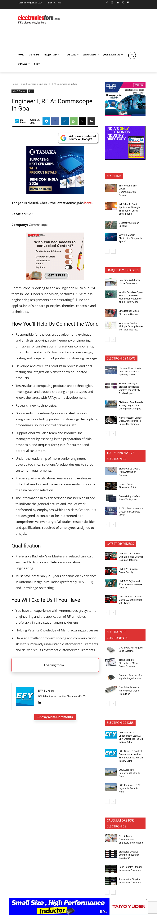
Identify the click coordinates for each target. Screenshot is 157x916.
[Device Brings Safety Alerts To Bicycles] (111, 499)
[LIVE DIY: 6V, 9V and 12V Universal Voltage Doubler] (111, 583)
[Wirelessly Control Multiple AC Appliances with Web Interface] (111, 325)
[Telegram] (46, 121)
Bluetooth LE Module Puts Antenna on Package (129, 472)
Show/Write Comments (55, 717)
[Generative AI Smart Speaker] (111, 225)
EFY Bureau (23, 121)
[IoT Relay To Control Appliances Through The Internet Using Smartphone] (111, 206)
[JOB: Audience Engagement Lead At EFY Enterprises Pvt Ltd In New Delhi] (111, 735)
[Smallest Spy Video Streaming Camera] (111, 313)
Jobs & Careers (28, 83)
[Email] (82, 121)
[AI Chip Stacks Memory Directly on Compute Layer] (111, 511)
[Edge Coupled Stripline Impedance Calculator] (111, 869)
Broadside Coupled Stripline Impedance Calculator (129, 855)
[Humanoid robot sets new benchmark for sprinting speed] (111, 370)
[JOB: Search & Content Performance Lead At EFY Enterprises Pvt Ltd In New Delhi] (111, 753)
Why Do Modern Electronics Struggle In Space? (130, 238)
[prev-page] (107, 251)
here (88, 203)
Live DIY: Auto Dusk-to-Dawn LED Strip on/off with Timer (130, 599)
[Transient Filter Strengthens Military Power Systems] (111, 662)
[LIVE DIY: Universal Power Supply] (111, 571)
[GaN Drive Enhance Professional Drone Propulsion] (111, 690)
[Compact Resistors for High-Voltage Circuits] (111, 677)
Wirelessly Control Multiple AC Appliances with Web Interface (131, 326)
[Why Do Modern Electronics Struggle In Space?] (111, 237)
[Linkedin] (117, 3)
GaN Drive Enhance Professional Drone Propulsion (129, 690)
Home (14, 83)
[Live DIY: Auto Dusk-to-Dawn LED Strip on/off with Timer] (111, 599)
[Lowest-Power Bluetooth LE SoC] (111, 486)
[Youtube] (128, 3)
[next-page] (113, 251)
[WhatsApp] (74, 121)
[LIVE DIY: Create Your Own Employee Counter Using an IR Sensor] (111, 556)
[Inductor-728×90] (78, 914)
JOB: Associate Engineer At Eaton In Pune (129, 773)
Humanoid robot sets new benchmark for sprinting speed (130, 371)
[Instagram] (112, 3)
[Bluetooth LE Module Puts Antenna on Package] (111, 471)
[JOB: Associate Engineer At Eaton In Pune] (111, 772)
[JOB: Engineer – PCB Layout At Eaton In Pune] (111, 787)
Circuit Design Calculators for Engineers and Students (131, 839)
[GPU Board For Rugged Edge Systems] (111, 650)
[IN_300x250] (125, 115)
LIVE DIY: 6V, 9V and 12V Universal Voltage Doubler (130, 584)
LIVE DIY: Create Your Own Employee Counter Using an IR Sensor (131, 556)
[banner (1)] (55, 279)
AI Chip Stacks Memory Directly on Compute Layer (131, 511)
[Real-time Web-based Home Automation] (111, 282)
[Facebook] (107, 3)
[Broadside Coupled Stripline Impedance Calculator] (111, 854)
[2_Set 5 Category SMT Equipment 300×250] (125, 158)
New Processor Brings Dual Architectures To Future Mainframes (130, 421)
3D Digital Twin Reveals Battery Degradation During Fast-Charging (131, 405)
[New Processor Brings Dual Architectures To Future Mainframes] (111, 420)
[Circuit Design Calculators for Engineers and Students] (111, 838)
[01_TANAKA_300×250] (55, 193)
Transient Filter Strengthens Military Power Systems (129, 663)
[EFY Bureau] (17, 121)
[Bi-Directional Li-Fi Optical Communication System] (111, 188)
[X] (123, 3)
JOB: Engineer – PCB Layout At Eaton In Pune (129, 788)
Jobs (31, 91)
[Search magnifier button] (132, 55)
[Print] (91, 121)
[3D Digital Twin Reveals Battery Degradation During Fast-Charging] (111, 404)
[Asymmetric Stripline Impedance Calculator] (111, 881)
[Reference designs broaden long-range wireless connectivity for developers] (111, 386)
